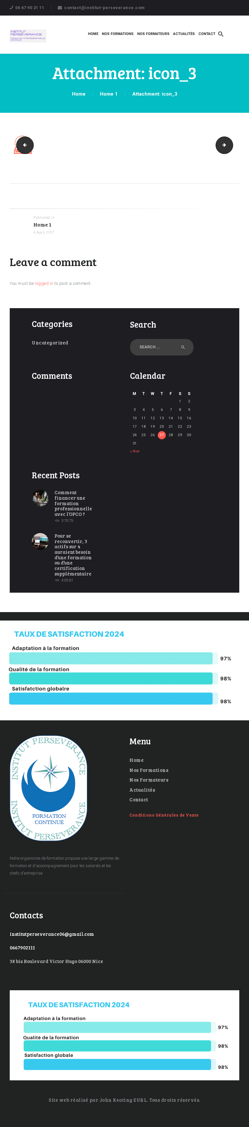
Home (79, 94)
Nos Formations (148, 770)
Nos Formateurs (148, 779)
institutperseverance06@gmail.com (52, 934)
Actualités (142, 789)
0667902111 (22, 947)
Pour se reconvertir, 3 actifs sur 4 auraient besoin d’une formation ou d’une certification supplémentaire (73, 554)
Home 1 (109, 94)
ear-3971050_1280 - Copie (231, 145)
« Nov (135, 451)
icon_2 (23, 145)
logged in (44, 283)
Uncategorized (50, 342)
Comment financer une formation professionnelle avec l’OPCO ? (73, 503)
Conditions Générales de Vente (164, 815)
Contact (138, 799)
